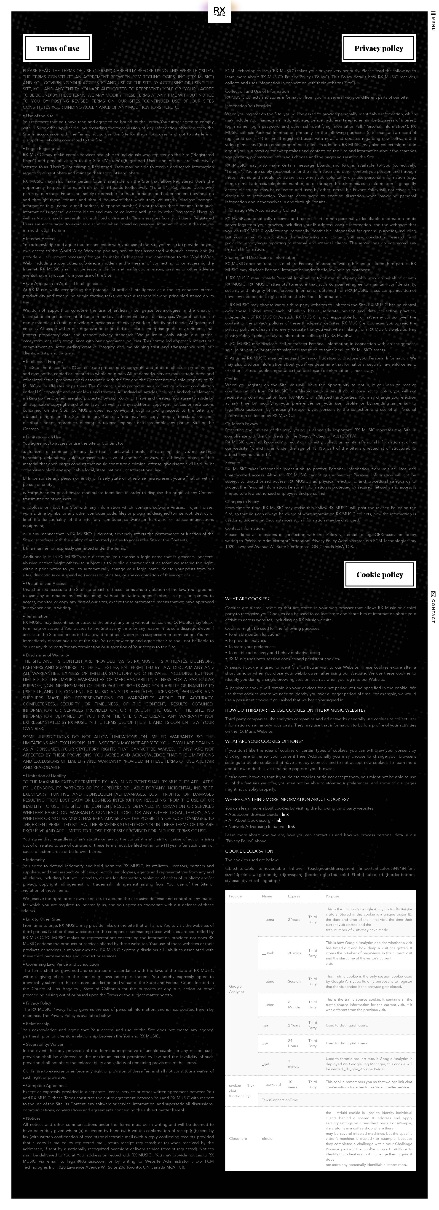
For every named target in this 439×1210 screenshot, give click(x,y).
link (285, 814)
